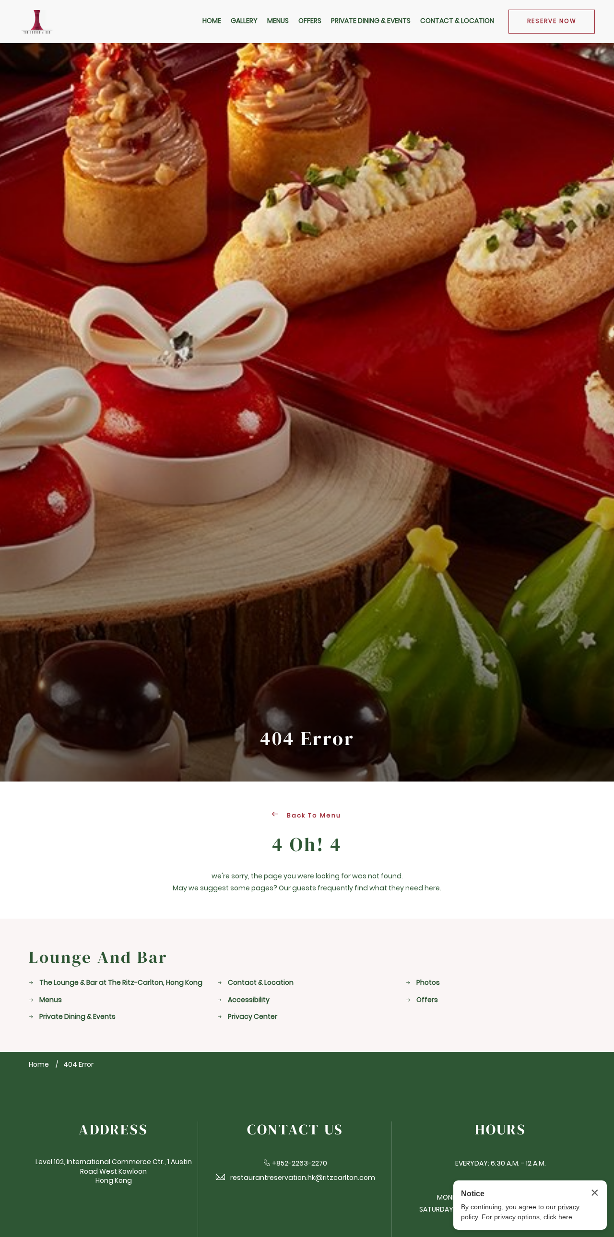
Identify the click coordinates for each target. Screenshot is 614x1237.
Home (39, 1065)
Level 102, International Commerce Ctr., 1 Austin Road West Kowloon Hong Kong (113, 1172)
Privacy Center (252, 1017)
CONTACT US (295, 1129)
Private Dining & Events (77, 1017)
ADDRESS (113, 1129)
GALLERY (244, 21)
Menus (50, 1000)
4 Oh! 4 (307, 844)
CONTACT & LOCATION (457, 21)
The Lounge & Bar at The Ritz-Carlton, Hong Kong (120, 983)
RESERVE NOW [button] (552, 21)
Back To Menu (312, 816)
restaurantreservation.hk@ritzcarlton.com (302, 1178)
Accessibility (249, 1000)
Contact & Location (261, 983)
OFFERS (309, 21)
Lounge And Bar (98, 957)
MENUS (278, 21)
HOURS (500, 1129)
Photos (428, 983)
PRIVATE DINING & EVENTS (371, 21)
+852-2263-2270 (299, 1163)
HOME (211, 21)
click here (557, 1217)
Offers (427, 1000)
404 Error (307, 738)
